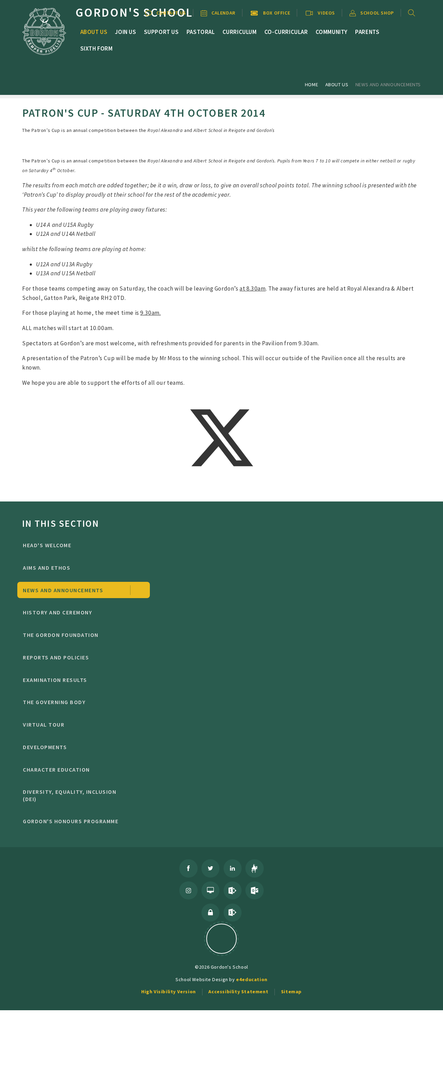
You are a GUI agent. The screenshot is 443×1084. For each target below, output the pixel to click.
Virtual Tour (43, 724)
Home (311, 84)
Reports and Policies (56, 657)
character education (56, 769)
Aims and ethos (46, 567)
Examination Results (55, 679)
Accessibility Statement (238, 991)
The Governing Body (54, 702)
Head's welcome (47, 545)
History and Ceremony (57, 612)
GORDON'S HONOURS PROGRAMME (70, 821)
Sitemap (291, 991)
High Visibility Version (168, 991)
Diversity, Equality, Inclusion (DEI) (69, 795)
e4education (252, 979)
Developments (45, 747)
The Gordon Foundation (60, 634)
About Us (337, 84)
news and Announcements (388, 84)
